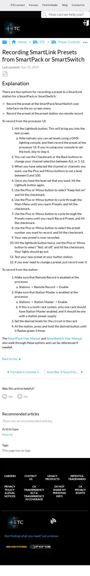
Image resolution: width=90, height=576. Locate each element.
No (26, 396)
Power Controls (69, 42)
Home (22, 42)
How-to (7, 434)
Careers (10, 476)
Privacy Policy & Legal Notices (9, 491)
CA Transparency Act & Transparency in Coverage (34, 493)
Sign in (86, 24)
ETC (42, 42)
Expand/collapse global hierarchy (7, 42)
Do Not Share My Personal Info (59, 491)
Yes (10, 396)
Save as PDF (5, 74)
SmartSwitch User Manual (64, 338)
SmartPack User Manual (24, 338)
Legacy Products (52, 477)
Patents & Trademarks (77, 477)
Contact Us (30, 477)
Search (45, 14)
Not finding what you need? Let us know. (32, 536)
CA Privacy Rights (80, 489)
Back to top (9, 359)
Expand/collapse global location (85, 41)
